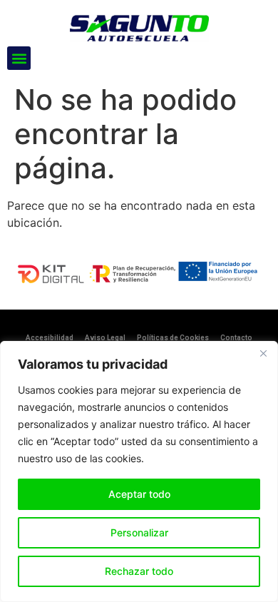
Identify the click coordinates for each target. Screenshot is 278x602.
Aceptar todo (139, 494)
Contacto (236, 338)
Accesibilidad (49, 338)
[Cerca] (263, 353)
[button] (19, 58)
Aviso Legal (105, 338)
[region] (139, 471)
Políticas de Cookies (173, 338)
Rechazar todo (139, 571)
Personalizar (139, 532)
